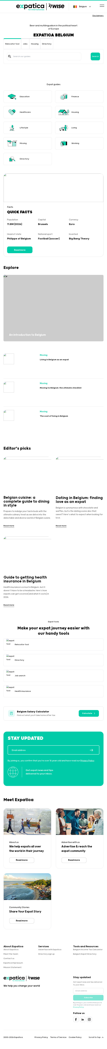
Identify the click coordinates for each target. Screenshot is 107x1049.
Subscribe (88, 998)
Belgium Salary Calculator (33, 711)
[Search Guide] (9, 56)
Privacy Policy (87, 761)
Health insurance (23, 691)
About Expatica (10, 949)
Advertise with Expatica (49, 949)
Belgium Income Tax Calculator (88, 949)
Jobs (25, 44)
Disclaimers (98, 16)
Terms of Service (58, 1037)
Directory (46, 44)
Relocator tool (12, 44)
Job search (20, 676)
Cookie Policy (75, 1037)
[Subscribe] (94, 750)
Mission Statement (12, 967)
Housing (34, 44)
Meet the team (10, 954)
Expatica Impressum (13, 963)
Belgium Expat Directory (84, 954)
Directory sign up (46, 954)
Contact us (8, 958)
